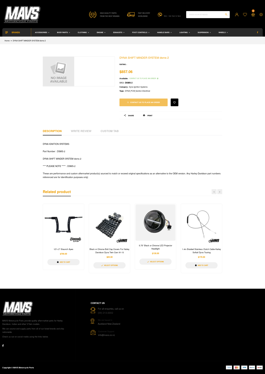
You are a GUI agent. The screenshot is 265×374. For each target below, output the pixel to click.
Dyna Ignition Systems (138, 86)
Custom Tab (110, 131)
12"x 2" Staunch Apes (63, 249)
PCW (133, 90)
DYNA (127, 90)
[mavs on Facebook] (257, 32)
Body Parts (62, 32)
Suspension (203, 32)
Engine (100, 32)
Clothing (82, 32)
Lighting (183, 32)
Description (52, 131)
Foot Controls (140, 32)
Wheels (222, 32)
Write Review (81, 131)
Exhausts (118, 32)
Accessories (41, 32)
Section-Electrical (143, 90)
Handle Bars (163, 32)
